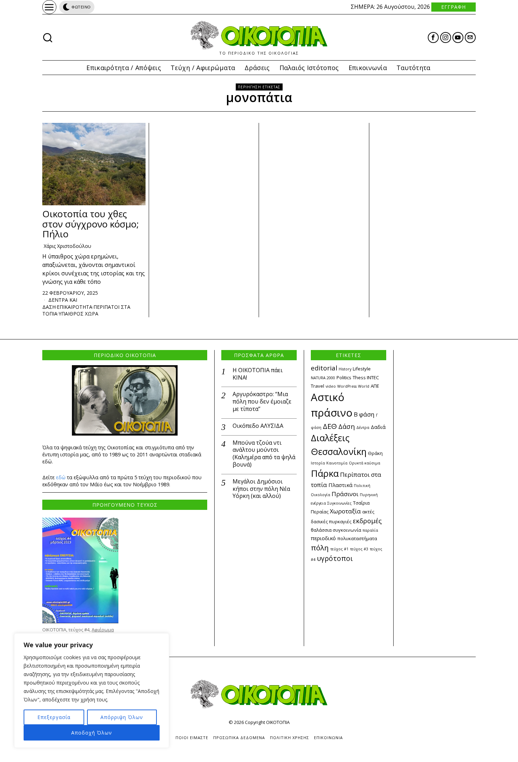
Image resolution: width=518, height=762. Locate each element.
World (363, 386)
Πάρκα (325, 473)
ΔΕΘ (330, 426)
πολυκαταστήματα (357, 538)
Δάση (346, 426)
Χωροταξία (345, 511)
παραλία (370, 530)
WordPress (347, 386)
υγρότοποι (335, 558)
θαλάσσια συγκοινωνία (336, 530)
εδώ (61, 477)
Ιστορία (318, 463)
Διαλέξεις (330, 438)
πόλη (320, 547)
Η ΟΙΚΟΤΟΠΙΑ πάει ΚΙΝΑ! (258, 374)
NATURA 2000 (323, 377)
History (345, 369)
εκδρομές (367, 520)
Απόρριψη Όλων (121, 717)
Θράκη (375, 453)
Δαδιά (378, 426)
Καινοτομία (336, 463)
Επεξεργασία (53, 717)
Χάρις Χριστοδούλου (67, 246)
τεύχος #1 (339, 548)
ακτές (368, 511)
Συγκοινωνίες (339, 503)
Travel (317, 386)
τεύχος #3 (359, 548)
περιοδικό (323, 538)
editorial (324, 367)
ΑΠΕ (375, 386)
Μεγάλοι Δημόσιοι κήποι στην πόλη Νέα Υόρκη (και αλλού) (261, 489)
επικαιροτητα (74, 307)
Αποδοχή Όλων (91, 732)
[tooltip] (433, 37)
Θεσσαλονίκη (338, 451)
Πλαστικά (340, 484)
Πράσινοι (345, 494)
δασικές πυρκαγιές (331, 521)
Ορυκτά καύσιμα (364, 463)
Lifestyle (362, 369)
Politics (344, 377)
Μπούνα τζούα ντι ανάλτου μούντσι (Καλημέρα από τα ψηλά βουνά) (264, 453)
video (331, 386)
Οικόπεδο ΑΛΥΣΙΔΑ (258, 426)
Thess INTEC (366, 377)
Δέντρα (362, 427)
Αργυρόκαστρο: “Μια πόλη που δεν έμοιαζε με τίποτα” (262, 401)
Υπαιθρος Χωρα (78, 313)
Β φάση (364, 414)
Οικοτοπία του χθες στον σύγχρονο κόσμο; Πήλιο (90, 224)
